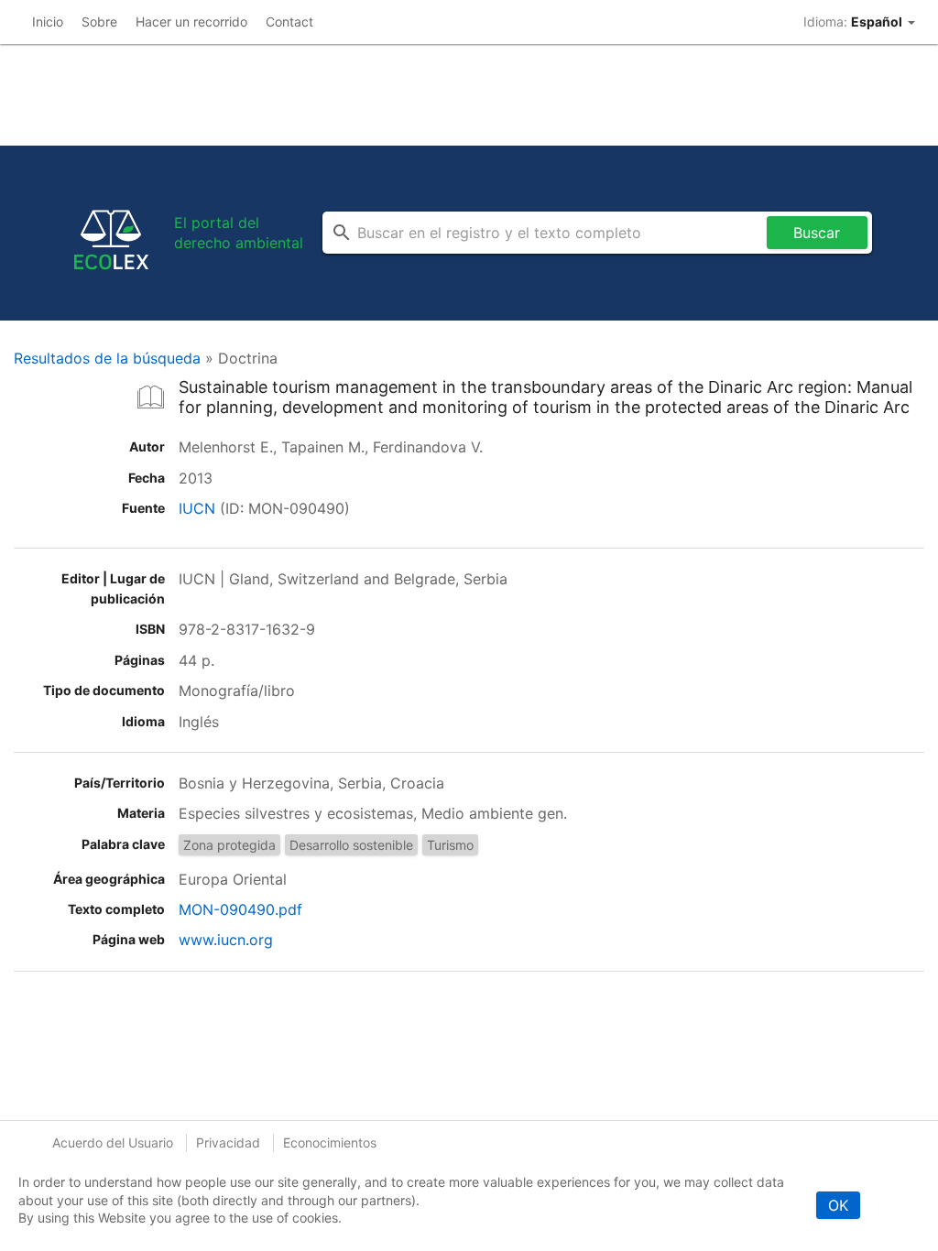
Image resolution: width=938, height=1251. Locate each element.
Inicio (47, 21)
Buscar (816, 232)
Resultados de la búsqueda (107, 358)
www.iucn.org (226, 939)
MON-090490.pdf (240, 909)
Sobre (99, 21)
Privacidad (228, 1142)
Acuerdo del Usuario (112, 1142)
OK (838, 1205)
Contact (289, 21)
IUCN (197, 508)
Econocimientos (329, 1142)
